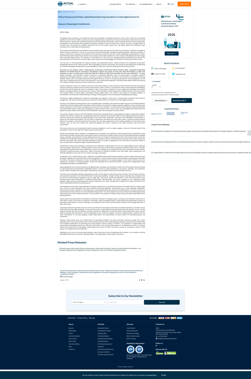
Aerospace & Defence (104, 352)
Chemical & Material (103, 336)
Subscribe (162, 302)
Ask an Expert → (161, 100)
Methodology (72, 331)
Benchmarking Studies (133, 336)
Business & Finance (103, 328)
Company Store (115, 4)
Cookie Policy (151, 375)
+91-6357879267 (162, 336)
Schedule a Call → (179, 100)
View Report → (171, 53)
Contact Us (72, 349)
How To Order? (73, 339)
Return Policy (72, 341)
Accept (163, 375)
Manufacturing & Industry (105, 339)
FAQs (70, 346)
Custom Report (131, 328)
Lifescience (101, 346)
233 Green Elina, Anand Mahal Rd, (165, 330)
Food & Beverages (103, 341)
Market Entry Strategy (133, 333)
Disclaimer (72, 318)
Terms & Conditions (74, 344)
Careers (71, 333)
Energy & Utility (102, 333)
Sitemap (92, 318)
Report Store (184, 4)
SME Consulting (131, 339)
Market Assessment (132, 331)
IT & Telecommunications (105, 344)
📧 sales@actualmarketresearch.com (166, 338)
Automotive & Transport (104, 331)
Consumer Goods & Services (106, 354)
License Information (74, 336)
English (172, 4)
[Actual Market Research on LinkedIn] (156, 345)
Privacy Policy (82, 318)
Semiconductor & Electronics (106, 349)
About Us (71, 328)
